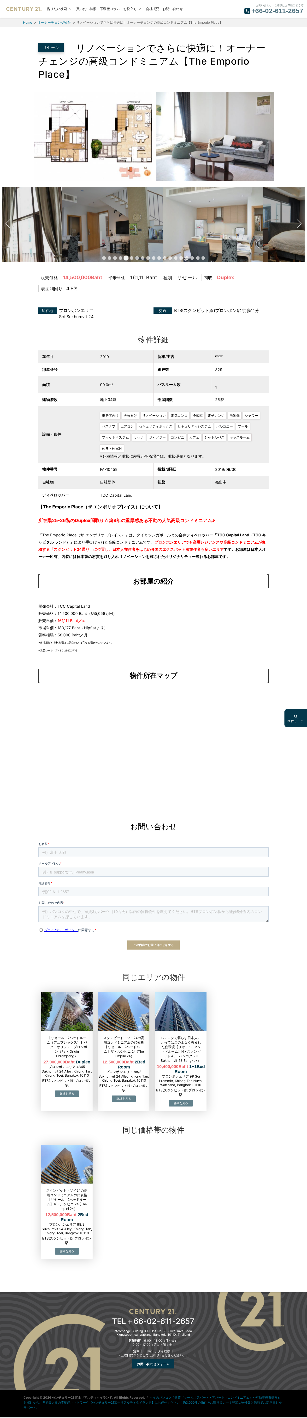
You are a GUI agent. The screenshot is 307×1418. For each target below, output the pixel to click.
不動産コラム (110, 9)
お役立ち (130, 9)
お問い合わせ (173, 9)
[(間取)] (91, 135)
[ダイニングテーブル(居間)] (153, 224)
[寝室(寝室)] (254, 224)
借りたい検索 (57, 9)
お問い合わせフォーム (153, 1364)
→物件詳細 (67, 1093)
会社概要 (152, 9)
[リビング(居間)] (213, 135)
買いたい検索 (86, 9)
